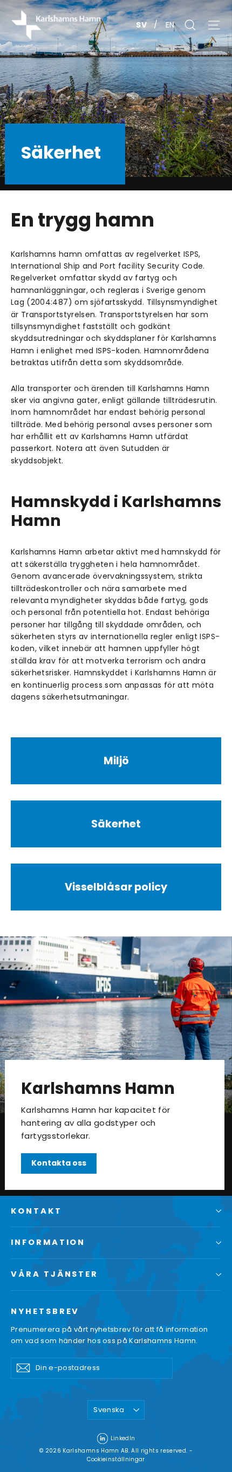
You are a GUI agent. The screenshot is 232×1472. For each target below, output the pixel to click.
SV (142, 24)
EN (170, 24)
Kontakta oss (58, 1163)
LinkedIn (123, 1438)
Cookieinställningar (116, 1459)
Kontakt (36, 1211)
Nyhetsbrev (45, 1311)
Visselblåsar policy (116, 887)
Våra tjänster (54, 1274)
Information (48, 1242)
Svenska (108, 1410)
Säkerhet (116, 824)
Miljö (116, 761)
